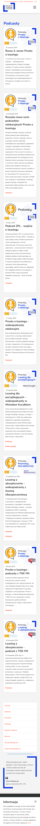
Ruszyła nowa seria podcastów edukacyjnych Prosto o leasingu (19, 122)
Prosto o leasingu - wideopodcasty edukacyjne (17, 325)
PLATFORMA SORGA (11, 1)
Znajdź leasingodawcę (12, 749)
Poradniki (7, 718)
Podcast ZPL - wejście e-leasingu (18, 228)
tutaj (29, 823)
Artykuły (7, 712)
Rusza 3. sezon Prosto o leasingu (18, 52)
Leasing (7, 705)
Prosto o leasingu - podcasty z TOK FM (17, 571)
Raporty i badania (10, 730)
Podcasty (7, 724)
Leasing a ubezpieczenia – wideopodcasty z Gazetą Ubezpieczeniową (16, 487)
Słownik (7, 736)
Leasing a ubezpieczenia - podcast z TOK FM (16, 647)
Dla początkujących (11, 742)
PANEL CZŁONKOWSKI (26, 1)
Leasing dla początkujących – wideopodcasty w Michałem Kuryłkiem (18, 399)
